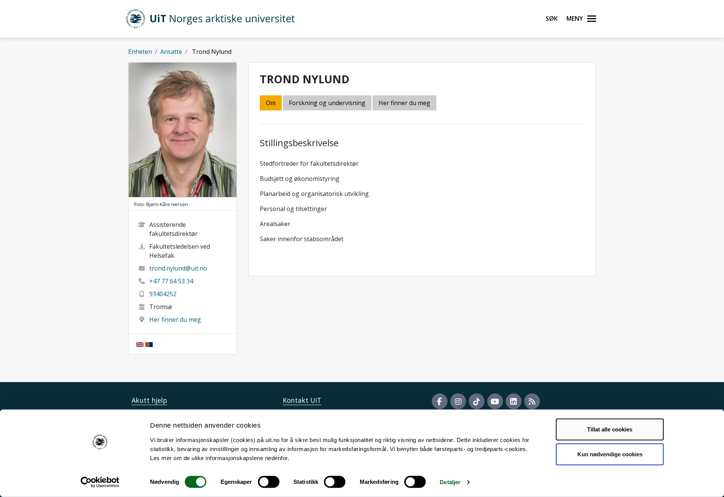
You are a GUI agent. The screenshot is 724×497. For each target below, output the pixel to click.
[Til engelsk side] (140, 344)
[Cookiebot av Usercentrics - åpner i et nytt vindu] (100, 482)
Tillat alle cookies (609, 429)
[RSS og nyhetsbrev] (532, 401)
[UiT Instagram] (458, 401)
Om (271, 103)
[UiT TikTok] (477, 401)
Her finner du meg (175, 319)
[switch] (268, 482)
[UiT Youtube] (495, 401)
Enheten (140, 51)
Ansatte (171, 51)
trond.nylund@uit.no (178, 268)
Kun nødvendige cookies (610, 454)
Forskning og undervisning (327, 103)
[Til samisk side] (149, 344)
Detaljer (450, 482)
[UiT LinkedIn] (514, 401)
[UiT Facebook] (440, 401)
